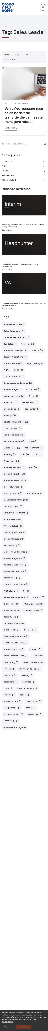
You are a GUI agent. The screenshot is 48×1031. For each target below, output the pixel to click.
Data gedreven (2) (13, 428)
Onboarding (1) (11, 662)
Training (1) (9, 695)
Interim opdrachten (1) (15, 474)
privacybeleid (7, 1022)
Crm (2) (37, 454)
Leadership (23, 103)
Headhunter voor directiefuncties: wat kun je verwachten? (20, 265)
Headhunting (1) (34, 493)
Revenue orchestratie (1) (15, 571)
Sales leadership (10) (14, 324)
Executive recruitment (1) (16, 513)
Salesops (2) (10, 415)
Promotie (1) (30, 630)
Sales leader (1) (33, 701)
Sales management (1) (14, 558)
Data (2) (25, 454)
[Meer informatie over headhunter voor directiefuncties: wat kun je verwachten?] (24, 247)
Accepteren (23, 1027)
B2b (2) (32, 441)
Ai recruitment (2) (33, 448)
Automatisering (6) (13, 363)
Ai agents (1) (35, 649)
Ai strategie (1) (11, 591)
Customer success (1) (14, 623)
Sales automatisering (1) (15, 656)
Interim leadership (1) (14, 649)
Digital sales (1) (11, 604)
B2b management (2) (14, 441)
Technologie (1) (11, 721)
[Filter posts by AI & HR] (24, 171)
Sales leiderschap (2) (14, 467)
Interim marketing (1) (14, 539)
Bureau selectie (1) (13, 519)
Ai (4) (6, 370)
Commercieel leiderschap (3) (18, 383)
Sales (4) (18, 370)
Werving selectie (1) (13, 526)
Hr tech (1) (9, 669)
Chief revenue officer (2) (16, 422)
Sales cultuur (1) (11, 617)
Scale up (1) (38, 597)
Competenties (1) (12, 708)
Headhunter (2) (32, 409)
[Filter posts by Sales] (24, 166)
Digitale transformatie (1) (16, 584)
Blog (17, 55)
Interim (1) (30, 708)
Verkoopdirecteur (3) (14, 396)
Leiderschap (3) (29, 402)
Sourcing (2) (10, 454)
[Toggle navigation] (43, 7)
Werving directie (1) (13, 493)
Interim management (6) (15, 350)
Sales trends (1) (11, 610)
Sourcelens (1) (10, 682)
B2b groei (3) (32, 389)
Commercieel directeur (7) (16, 337)
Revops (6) (37, 350)
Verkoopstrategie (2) (14, 435)
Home (6, 55)
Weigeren (8, 1027)
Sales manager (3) (12, 389)
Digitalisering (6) (35, 363)
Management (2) (12, 448)
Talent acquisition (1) (33, 662)
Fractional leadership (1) (15, 643)
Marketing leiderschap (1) (16, 552)
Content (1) (24, 695)
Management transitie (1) (16, 636)
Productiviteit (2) (12, 461)
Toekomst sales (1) (33, 610)
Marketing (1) (10, 675)
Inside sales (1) (35, 714)
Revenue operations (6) (15, 357)
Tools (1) (8, 688)
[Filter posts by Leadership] (24, 162)
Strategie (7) (27, 344)
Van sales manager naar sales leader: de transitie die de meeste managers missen (24, 115)
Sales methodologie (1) (15, 727)
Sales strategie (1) (12, 578)
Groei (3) (33, 396)
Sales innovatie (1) (12, 701)
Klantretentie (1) (11, 630)
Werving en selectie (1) (29, 669)
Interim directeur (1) (33, 604)
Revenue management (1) (16, 597)
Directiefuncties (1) (13, 487)
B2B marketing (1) (12, 545)
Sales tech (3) (10, 402)
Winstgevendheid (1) (13, 714)
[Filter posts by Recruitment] (24, 175)
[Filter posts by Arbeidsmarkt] (24, 180)
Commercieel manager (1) (16, 500)
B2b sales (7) (10, 344)
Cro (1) (26, 591)
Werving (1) (26, 675)
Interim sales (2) (12, 409)
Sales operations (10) (14, 331)
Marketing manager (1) (14, 532)
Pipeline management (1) (15, 565)
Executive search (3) (13, 376)
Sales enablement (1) (27, 688)
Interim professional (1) (15, 480)
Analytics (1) (28, 682)
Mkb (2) (33, 467)
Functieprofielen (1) (13, 506)
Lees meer (10, 128)
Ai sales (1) (37, 656)
